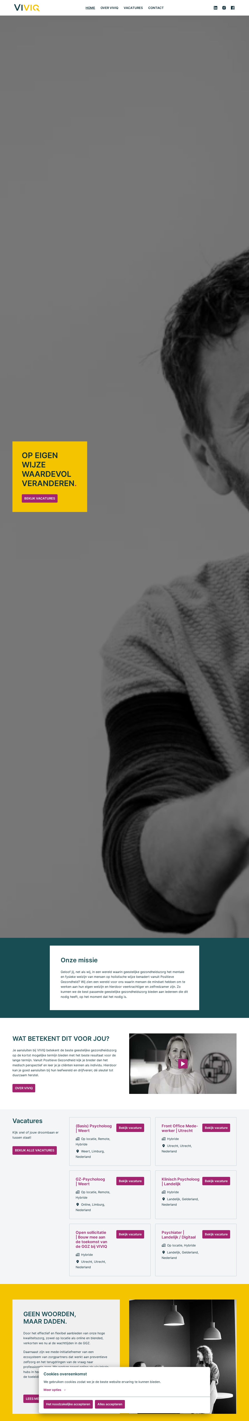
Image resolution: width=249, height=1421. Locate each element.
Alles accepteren (109, 1404)
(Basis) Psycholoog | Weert (94, 1128)
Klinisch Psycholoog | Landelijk (181, 1181)
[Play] (183, 1063)
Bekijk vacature (130, 1128)
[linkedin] (215, 8)
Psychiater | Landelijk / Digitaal (179, 1234)
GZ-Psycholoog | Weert (90, 1181)
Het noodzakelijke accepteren (68, 1404)
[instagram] (224, 8)
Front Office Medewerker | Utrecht (180, 1128)
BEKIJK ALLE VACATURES (34, 1150)
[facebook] (233, 8)
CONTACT (156, 8)
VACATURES (133, 8)
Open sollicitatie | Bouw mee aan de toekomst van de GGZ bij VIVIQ (91, 1239)
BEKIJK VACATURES (39, 498)
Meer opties (52, 1390)
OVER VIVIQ (109, 8)
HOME (90, 8)
